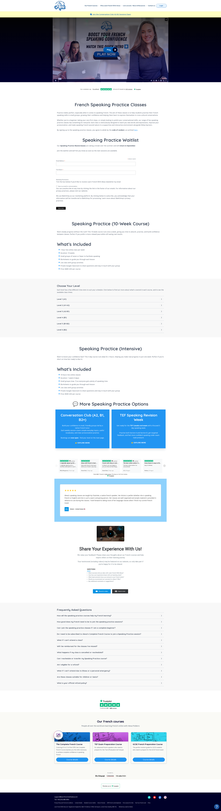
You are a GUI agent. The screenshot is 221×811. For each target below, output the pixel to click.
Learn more (106, 198)
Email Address (60, 161)
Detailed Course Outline (90, 803)
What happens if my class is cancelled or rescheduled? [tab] (80, 652)
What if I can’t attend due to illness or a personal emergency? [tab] (83, 671)
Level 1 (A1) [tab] (61, 299)
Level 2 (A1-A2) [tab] (63, 305)
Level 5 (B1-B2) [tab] (63, 324)
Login (161, 6)
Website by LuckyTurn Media (126, 807)
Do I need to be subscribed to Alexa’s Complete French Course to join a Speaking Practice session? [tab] (99, 634)
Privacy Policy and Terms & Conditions (63, 803)
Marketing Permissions (62, 179)
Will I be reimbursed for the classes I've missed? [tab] (77, 646)
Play (109, 50)
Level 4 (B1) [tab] (62, 317)
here (135, 130)
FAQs (149, 803)
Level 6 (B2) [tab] (62, 330)
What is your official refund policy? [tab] (72, 683)
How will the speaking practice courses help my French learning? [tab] (84, 616)
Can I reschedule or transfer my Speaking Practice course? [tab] (82, 658)
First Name (59, 169)
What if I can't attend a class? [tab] (70, 640)
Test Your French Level (140, 803)
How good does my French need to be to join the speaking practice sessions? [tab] (90, 622)
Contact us (151, 6)
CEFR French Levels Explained (114, 803)
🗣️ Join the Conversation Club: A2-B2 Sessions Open (110, 14)
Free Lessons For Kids (128, 803)
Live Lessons (127, 6)
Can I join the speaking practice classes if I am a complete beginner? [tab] (86, 628)
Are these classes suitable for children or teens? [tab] (77, 677)
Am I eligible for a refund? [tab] (68, 665)
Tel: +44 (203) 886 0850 (61, 799)
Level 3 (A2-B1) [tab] (63, 311)
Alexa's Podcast (101, 803)
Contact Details (78, 803)
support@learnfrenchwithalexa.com (66, 797)
